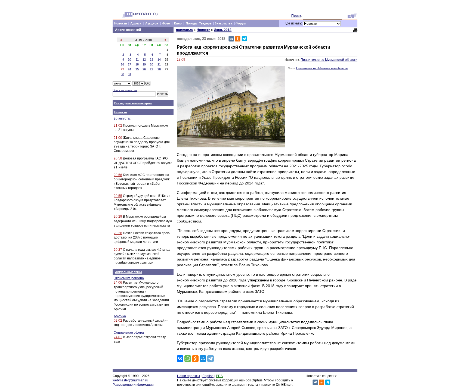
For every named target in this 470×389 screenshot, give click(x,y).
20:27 (118, 250)
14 (159, 59)
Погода (191, 23)
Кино (178, 23)
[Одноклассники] (195, 358)
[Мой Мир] (203, 358)
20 (151, 64)
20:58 (118, 158)
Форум (241, 23)
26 (144, 69)
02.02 (118, 320)
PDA (219, 376)
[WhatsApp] (187, 358)
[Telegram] (210, 358)
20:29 (118, 216)
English (208, 376)
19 (144, 64)
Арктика (120, 316)
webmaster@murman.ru (130, 380)
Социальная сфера (129, 332)
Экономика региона (129, 278)
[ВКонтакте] (180, 358)
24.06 (118, 282)
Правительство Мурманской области (329, 60)
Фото (166, 23)
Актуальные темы (128, 272)
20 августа (122, 118)
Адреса (135, 23)
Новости (120, 23)
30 (122, 74)
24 (129, 69)
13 (151, 59)
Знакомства (223, 23)
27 (151, 69)
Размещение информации (133, 385)
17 (129, 64)
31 (129, 74)
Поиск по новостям (125, 90)
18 (137, 64)
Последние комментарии (133, 103)
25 (137, 69)
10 (129, 59)
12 (144, 59)
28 (159, 69)
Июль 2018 (222, 30)
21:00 (118, 138)
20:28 (118, 233)
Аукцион (151, 23)
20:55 (118, 196)
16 (122, 64)
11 (137, 59)
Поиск (296, 16)
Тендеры (205, 23)
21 (159, 64)
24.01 (118, 337)
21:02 (118, 125)
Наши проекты (188, 376)
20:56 (118, 175)
